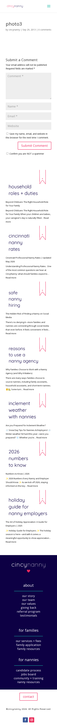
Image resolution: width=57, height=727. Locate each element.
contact (28, 696)
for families (28, 630)
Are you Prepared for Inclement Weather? (26, 425)
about (28, 585)
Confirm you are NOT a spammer (26, 153)
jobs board (28, 674)
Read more (11, 277)
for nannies (29, 659)
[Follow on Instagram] (31, 719)
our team (28, 600)
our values (29, 603)
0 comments (44, 29)
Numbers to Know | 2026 (17, 473)
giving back (28, 607)
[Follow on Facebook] (25, 719)
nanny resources (28, 682)
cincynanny (14, 29)
